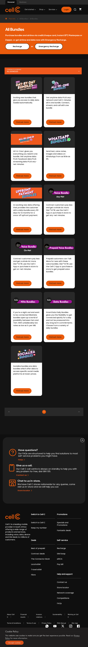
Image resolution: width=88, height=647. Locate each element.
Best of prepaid (38, 548)
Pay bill (60, 564)
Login (66, 9)
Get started (29, 9)
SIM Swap (61, 553)
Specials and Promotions (62, 523)
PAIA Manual (61, 623)
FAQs (20, 459)
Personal (11, 2)
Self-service (62, 540)
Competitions (63, 598)
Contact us (21, 475)
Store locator (24, 490)
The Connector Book (40, 559)
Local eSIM (35, 564)
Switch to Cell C (38, 514)
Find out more (22, 122)
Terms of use (31, 623)
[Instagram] (71, 626)
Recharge (17, 46)
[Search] (75, 9)
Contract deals (38, 553)
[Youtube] (55, 626)
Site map (75, 623)
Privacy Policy (46, 623)
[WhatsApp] (47, 626)
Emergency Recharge (49, 46)
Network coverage (65, 593)
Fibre (33, 575)
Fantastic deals (64, 530)
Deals (33, 540)
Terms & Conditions (14, 623)
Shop (41, 9)
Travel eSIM (36, 569)
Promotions (62, 514)
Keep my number (39, 528)
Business (22, 2)
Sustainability (57, 614)
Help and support (65, 574)
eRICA (59, 559)
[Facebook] (79, 626)
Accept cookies (14, 643)
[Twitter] (63, 626)
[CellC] (12, 9)
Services (52, 9)
